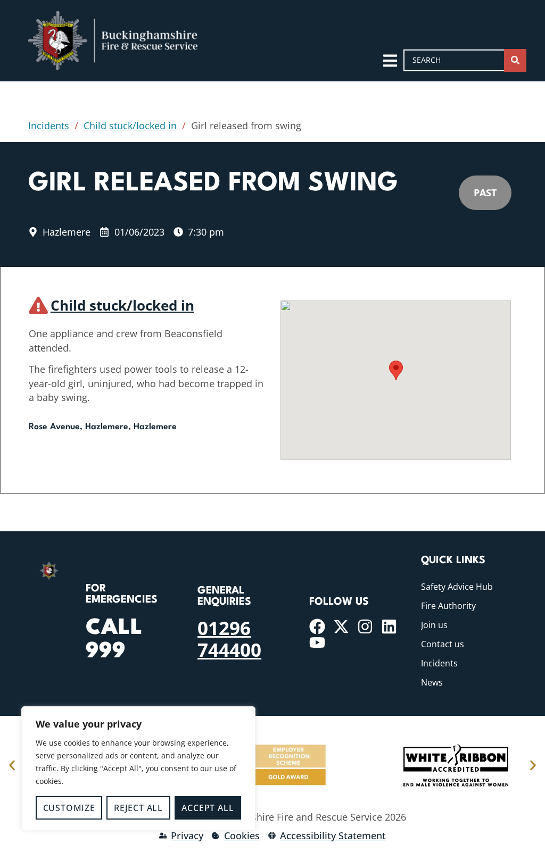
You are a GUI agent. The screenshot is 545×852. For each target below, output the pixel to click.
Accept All (207, 808)
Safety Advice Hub (457, 586)
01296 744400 (229, 638)
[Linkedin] (389, 626)
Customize (69, 808)
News (432, 682)
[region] (138, 768)
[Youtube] (317, 642)
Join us (434, 625)
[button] (396, 370)
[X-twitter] (341, 626)
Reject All (138, 808)
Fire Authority (448, 606)
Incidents (48, 125)
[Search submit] (515, 60)
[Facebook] (317, 626)
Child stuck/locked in (130, 125)
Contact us (442, 644)
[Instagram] (365, 626)
